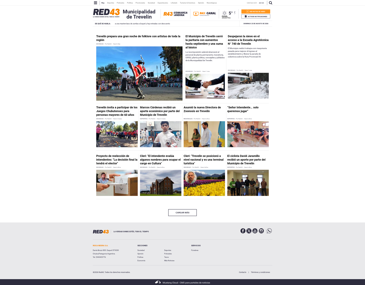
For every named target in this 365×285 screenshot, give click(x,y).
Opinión (140, 254)
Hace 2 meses (117, 119)
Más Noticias (169, 261)
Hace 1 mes (206, 71)
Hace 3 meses (161, 119)
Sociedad (141, 250)
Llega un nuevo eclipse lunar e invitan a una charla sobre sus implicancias (223, 24)
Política (140, 257)
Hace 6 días (116, 44)
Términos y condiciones (260, 272)
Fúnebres (194, 250)
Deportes (167, 250)
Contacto (242, 272)
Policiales (168, 254)
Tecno (166, 257)
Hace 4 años (206, 119)
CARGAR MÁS (182, 212)
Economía (141, 261)
